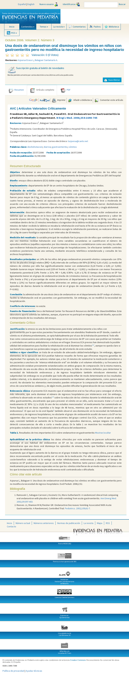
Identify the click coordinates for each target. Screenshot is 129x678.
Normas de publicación (68, 523)
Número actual (23, 523)
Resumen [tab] (19, 89)
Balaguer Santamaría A (46, 60)
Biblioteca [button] (114, 26)
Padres (97, 26)
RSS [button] (13, 32)
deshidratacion (34, 146)
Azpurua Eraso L (26, 60)
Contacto (11, 526)
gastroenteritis (59, 146)
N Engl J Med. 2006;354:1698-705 (76, 117)
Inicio (11, 26)
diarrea (47, 146)
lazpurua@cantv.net (78, 141)
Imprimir (61, 99)
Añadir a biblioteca (82, 99)
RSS (108, 523)
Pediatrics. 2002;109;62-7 (77, 508)
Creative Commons (78, 660)
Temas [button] (43, 26)
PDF (69, 89)
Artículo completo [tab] (45, 89)
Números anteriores (44, 523)
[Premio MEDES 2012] (64, 536)
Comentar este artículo (111, 99)
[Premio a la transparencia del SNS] (64, 554)
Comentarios (79, 26)
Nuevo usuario (46, 4)
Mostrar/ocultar (103, 432)
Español (22, 4)
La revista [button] (58, 26)
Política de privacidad (13, 670)
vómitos (73, 146)
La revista (88, 523)
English (30, 4)
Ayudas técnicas (34, 670)
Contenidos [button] (27, 26)
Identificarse (69, 4)
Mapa (99, 523)
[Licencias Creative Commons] (64, 590)
